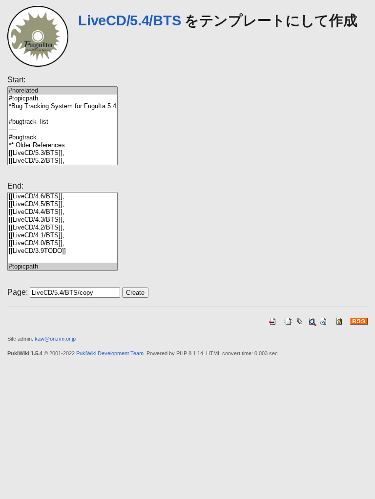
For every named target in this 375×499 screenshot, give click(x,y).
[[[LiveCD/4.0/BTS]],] (62, 243)
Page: (17, 292)
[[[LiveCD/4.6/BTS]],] (62, 196)
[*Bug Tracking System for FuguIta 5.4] (62, 106)
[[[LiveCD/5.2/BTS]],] (62, 161)
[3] (62, 114)
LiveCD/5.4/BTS (129, 20)
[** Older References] (62, 145)
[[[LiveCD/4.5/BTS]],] (62, 204)
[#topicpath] (62, 98)
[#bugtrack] (62, 137)
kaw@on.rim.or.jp (55, 339)
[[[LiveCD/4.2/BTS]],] (62, 227)
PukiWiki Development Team (110, 353)
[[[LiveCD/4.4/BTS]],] (62, 212)
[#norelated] (62, 91)
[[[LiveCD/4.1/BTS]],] (62, 235)
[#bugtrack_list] (62, 122)
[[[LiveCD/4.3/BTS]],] (62, 220)
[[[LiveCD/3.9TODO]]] (62, 251)
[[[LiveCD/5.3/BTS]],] (62, 153)
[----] (62, 130)
